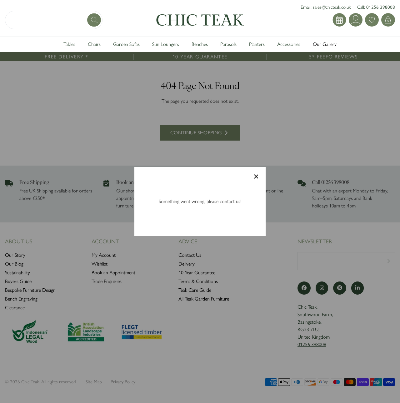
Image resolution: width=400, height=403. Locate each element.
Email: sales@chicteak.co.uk (326, 7)
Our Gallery (325, 44)
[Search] (94, 20)
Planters (257, 44)
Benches (200, 44)
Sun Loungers (165, 44)
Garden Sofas (126, 44)
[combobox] (53, 20)
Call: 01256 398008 (376, 7)
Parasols (228, 44)
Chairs (94, 44)
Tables (69, 44)
